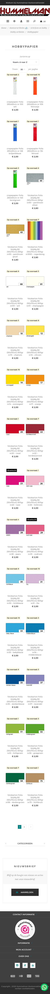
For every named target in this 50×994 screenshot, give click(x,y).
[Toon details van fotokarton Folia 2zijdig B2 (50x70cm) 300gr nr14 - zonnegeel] (15, 380)
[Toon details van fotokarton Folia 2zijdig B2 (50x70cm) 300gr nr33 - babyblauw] (15, 629)
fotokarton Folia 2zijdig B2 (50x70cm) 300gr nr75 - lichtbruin (35, 799)
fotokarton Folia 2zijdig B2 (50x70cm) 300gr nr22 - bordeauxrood (35, 451)
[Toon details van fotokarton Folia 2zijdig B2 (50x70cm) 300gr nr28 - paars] (15, 530)
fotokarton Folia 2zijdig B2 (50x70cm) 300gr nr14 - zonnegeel (15, 400)
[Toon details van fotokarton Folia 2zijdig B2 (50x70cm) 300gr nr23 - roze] (15, 481)
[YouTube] (32, 965)
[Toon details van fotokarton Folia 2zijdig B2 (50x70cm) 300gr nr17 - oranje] (35, 380)
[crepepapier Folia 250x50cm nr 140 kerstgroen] (15, 179)
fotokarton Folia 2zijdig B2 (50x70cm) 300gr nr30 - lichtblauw (15, 599)
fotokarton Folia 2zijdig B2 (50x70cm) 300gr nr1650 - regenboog (35, 250)
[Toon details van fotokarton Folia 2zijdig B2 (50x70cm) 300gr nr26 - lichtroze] (35, 481)
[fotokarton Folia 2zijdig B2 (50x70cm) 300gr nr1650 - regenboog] (35, 230)
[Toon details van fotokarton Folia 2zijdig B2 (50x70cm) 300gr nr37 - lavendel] (35, 680)
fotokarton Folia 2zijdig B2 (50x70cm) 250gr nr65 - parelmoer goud (15, 252)
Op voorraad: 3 (13, 168)
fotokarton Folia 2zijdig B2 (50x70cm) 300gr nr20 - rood (15, 449)
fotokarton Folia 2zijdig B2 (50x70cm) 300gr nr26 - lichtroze (35, 501)
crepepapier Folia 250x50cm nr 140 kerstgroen (15, 197)
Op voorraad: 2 (13, 75)
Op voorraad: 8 (33, 320)
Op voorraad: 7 (33, 220)
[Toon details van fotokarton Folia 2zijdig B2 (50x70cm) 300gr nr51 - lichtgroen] (15, 729)
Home (3, 28)
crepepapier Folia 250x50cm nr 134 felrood (35, 151)
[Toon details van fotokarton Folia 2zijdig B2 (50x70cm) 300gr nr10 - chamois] (15, 331)
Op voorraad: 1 (13, 121)
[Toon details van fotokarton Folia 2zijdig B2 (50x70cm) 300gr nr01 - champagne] (35, 282)
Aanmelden (27, 892)
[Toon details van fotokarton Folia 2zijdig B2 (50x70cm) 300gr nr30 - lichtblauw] (15, 579)
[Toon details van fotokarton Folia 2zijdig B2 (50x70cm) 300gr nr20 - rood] (15, 429)
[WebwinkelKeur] (25, 929)
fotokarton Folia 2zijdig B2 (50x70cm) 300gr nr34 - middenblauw (35, 650)
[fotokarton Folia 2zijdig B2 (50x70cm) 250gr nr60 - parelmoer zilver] (35, 179)
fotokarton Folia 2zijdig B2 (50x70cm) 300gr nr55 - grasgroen (35, 749)
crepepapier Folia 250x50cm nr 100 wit (15, 104)
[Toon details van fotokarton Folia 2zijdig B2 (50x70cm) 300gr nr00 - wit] (15, 282)
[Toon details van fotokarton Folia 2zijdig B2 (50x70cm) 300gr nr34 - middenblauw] (35, 629)
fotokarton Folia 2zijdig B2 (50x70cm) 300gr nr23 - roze (15, 501)
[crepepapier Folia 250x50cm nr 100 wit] (15, 85)
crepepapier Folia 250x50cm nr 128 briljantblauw (15, 151)
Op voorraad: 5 (33, 271)
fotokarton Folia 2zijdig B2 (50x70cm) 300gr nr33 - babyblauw (15, 649)
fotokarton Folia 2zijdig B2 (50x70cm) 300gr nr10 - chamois (15, 351)
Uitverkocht (11, 470)
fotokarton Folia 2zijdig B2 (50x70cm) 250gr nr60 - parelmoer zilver (35, 200)
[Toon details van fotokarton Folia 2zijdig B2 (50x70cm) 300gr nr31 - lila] (35, 579)
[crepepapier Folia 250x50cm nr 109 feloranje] (35, 85)
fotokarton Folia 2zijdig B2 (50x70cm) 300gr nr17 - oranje (35, 400)
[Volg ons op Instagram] (17, 965)
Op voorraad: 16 (13, 370)
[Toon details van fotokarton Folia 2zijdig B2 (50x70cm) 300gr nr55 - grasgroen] (35, 729)
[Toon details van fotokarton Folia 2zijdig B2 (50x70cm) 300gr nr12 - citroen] (35, 331)
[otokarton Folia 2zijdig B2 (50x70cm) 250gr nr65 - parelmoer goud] (15, 230)
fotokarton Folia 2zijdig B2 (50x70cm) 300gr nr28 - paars (15, 550)
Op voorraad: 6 (33, 168)
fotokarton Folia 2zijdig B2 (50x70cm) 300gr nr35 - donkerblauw (15, 700)
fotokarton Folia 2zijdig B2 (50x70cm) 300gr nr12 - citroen (35, 351)
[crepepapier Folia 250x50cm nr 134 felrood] (35, 132)
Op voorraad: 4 (13, 520)
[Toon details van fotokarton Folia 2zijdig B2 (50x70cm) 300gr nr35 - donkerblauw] (15, 680)
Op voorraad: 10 (33, 75)
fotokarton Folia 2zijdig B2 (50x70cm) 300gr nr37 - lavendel (35, 700)
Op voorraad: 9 (13, 271)
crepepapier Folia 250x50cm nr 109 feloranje (35, 104)
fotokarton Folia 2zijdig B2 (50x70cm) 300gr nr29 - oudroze (35, 550)
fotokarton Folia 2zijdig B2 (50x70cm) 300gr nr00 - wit (15, 302)
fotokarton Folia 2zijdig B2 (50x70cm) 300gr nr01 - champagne (35, 302)
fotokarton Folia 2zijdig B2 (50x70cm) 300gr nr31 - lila (35, 599)
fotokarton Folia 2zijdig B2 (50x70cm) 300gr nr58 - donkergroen (15, 799)
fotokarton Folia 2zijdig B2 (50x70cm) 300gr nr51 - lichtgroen (15, 749)
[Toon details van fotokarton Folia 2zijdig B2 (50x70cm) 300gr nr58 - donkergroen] (15, 778)
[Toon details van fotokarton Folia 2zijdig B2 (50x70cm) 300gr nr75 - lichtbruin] (35, 778)
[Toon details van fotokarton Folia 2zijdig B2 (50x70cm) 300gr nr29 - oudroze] (35, 530)
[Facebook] (25, 965)
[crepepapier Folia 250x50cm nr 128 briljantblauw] (15, 132)
